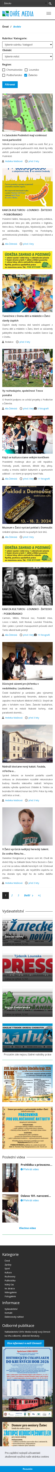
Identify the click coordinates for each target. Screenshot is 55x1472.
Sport (7, 1268)
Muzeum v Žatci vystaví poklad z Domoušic (27, 527)
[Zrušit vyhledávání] (50, 3)
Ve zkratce (10, 1288)
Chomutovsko (14, 69)
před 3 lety (34, 161)
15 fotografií (44, 634)
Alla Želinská (11, 243)
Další (27, 895)
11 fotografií (44, 478)
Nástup (9, 1042)
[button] (5, 1460)
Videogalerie (11, 1292)
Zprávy (8, 1264)
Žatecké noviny (14, 936)
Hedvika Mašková (14, 161)
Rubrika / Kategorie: (14, 38)
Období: (7, 50)
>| (39, 895)
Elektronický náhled (14, 1316)
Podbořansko (14, 75)
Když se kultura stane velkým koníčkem (25, 457)
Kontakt (8, 1312)
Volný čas (9, 1284)
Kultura (8, 1272)
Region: (6, 64)
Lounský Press (13, 972)
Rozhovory (10, 1276)
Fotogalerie (10, 1296)
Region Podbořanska (17, 1007)
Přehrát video (31, 1169)
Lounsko (33, 69)
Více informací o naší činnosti (24, 1343)
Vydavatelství (11, 1308)
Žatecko (32, 75)
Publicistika (10, 1280)
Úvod (5, 26)
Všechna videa (27, 1228)
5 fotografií (43, 408)
